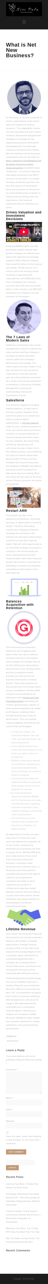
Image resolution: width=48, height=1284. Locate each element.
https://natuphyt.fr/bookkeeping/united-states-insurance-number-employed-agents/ (23, 164)
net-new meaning (30, 423)
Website (10, 1121)
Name (10, 1098)
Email (9, 1109)
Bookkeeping (12, 1041)
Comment (12, 1069)
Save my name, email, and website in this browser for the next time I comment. (23, 1140)
